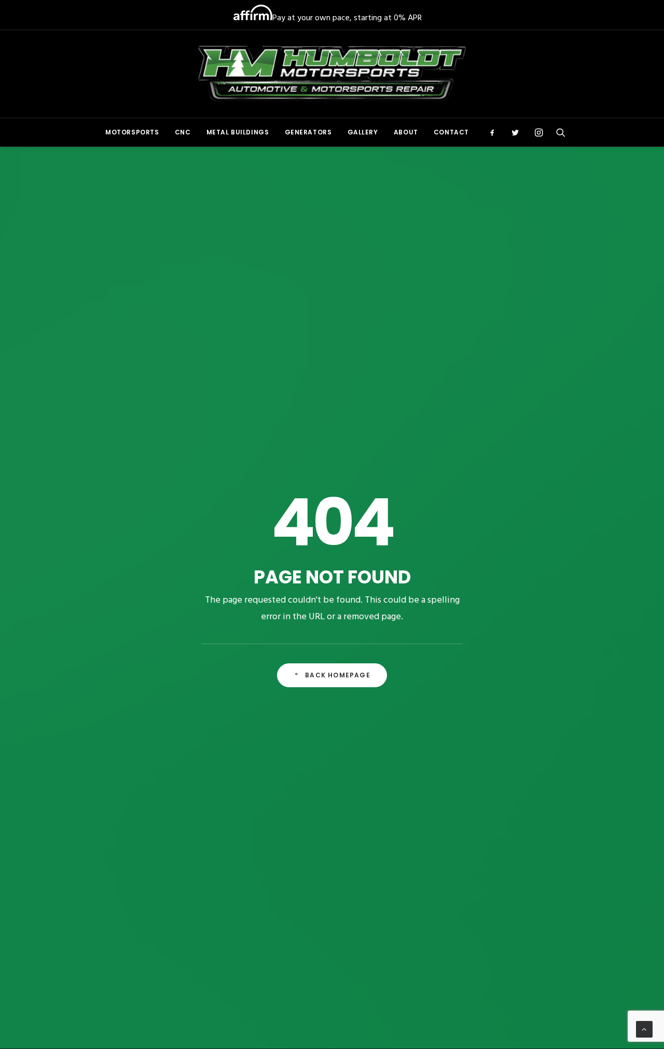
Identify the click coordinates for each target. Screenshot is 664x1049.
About (406, 132)
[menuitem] (132, 132)
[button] (496, 132)
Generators (308, 132)
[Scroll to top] (644, 1029)
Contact (451, 132)
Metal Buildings (237, 132)
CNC (183, 132)
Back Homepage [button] (337, 675)
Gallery (363, 132)
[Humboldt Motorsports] (332, 74)
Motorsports (132, 132)
